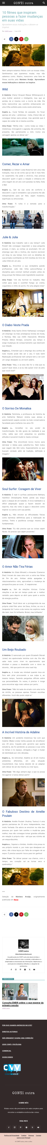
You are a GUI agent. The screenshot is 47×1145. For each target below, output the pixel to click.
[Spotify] (26, 969)
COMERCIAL (6, 1051)
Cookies (23, 1135)
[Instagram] (16, 969)
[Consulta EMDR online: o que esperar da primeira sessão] (23, 984)
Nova (16, 900)
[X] (16, 39)
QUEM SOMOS (7, 1057)
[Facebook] (11, 39)
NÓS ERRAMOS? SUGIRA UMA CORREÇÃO (17, 1038)
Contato (38, 1135)
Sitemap (31, 1135)
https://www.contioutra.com (23, 954)
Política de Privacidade (11, 1135)
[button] (3, 3)
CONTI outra (8, 31)
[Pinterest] (21, 39)
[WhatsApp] (26, 39)
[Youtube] (35, 969)
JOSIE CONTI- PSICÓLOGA (11, 1044)
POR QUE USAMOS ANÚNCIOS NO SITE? (17, 1025)
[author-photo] (23, 948)
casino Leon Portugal (23, 1138)
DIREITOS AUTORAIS (9, 1032)
